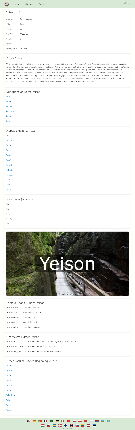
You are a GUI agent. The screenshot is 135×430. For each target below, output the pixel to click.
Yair (8, 185)
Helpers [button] (29, 4)
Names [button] (16, 4)
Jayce (8, 121)
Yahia (8, 405)
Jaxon (9, 106)
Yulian (9, 400)
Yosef (8, 160)
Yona (8, 390)
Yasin (8, 145)
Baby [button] (42, 4)
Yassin (8, 410)
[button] (118, 4)
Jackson (10, 111)
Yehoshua (10, 395)
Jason (9, 96)
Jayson (9, 101)
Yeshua (9, 140)
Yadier (9, 380)
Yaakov (9, 175)
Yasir (8, 150)
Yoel (8, 180)
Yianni (9, 385)
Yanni (8, 190)
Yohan (9, 365)
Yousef (9, 165)
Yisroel (9, 370)
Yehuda (9, 170)
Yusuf (8, 155)
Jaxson (9, 116)
